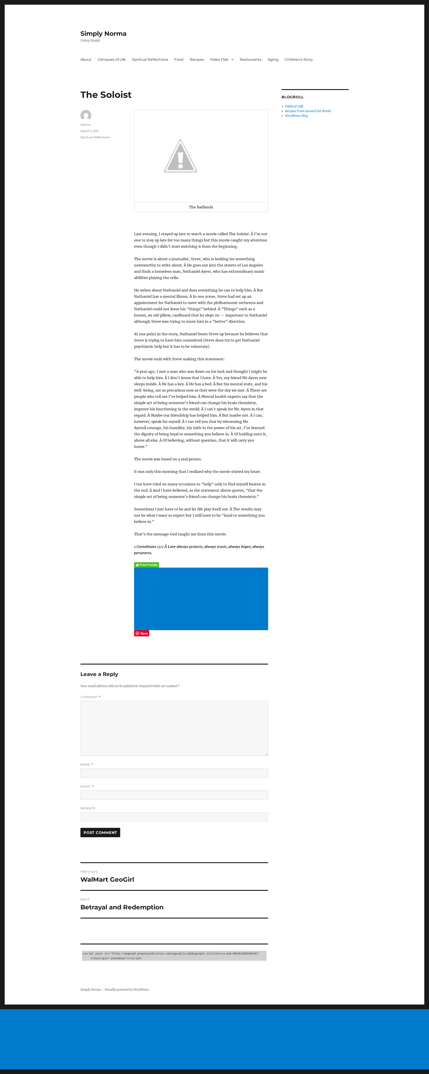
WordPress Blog (296, 116)
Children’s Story (299, 59)
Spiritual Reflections (150, 59)
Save (144, 633)
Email (87, 786)
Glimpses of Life (112, 59)
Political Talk (294, 106)
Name (86, 764)
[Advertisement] (202, 599)
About (86, 59)
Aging (273, 59)
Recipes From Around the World (308, 111)
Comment (90, 697)
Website (88, 808)
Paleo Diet (219, 59)
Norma (85, 124)
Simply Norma (103, 33)
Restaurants (250, 59)
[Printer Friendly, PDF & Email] (201, 565)
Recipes (197, 59)
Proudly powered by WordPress (127, 990)
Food (178, 59)
